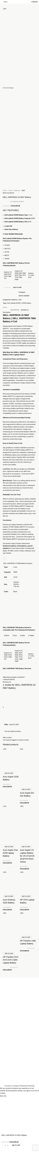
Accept (10, 1096)
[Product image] (28, 774)
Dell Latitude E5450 (14, 303)
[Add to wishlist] (15, 769)
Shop (11, 190)
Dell (23, 190)
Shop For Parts (6, 1032)
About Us (4, 1021)
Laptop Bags (5, 1066)
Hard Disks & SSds (7, 1073)
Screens (4, 1059)
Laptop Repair (6, 1029)
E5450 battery (26, 303)
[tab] (15, 310)
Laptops (4, 1045)
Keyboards (5, 1056)
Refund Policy (6, 1083)
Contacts (4, 1025)
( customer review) (16, 201)
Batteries (17, 190)
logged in (15, 740)
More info (3, 1096)
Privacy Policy (6, 1080)
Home (5, 190)
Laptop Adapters (6, 1052)
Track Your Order (7, 1076)
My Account (5, 1036)
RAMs (3, 1069)
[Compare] (5, 769)
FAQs (3, 1039)
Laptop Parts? (19, 355)
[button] (9, 773)
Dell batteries (22, 546)
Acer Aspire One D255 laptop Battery (10, 853)
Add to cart (17, 287)
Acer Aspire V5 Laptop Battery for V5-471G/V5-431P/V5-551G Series (27, 856)
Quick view (10, 769)
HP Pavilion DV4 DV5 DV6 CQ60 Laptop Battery (10, 960)
